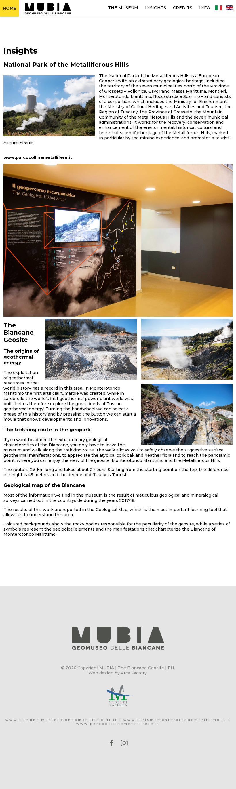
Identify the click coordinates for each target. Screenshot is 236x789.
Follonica (136, 91)
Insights (155, 7)
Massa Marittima (189, 91)
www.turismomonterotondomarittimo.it (174, 720)
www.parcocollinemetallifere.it (37, 157)
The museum (123, 7)
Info (204, 7)
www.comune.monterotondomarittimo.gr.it (61, 720)
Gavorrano (159, 91)
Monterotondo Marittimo (125, 96)
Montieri (217, 91)
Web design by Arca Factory (117, 673)
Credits (182, 7)
